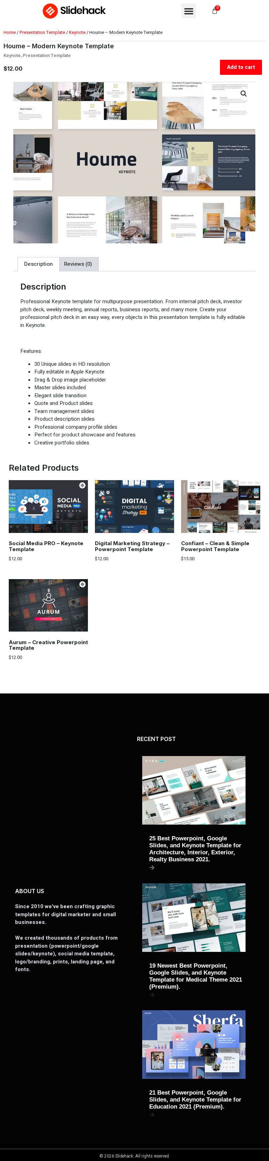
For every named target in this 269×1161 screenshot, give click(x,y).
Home (10, 32)
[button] (188, 10)
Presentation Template (42, 32)
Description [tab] (38, 264)
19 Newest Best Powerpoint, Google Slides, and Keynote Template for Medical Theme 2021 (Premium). (195, 976)
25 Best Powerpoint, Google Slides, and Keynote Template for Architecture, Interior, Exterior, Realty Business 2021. (195, 849)
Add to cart (241, 67)
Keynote (77, 32)
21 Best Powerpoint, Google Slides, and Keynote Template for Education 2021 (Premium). (195, 1099)
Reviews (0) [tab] (78, 264)
